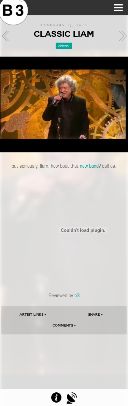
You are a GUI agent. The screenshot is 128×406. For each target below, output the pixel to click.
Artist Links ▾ (32, 314)
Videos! (64, 46)
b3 (77, 295)
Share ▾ (95, 314)
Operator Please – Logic (7, 36)
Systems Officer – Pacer (121, 36)
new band (89, 166)
